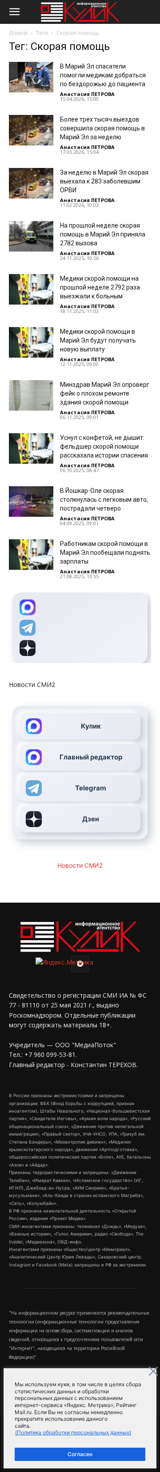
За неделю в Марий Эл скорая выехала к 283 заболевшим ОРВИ (104, 181)
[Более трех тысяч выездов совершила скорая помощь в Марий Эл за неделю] (31, 130)
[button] (14, 12)
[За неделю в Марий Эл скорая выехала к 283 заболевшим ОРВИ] (31, 183)
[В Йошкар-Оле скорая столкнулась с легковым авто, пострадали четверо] (31, 501)
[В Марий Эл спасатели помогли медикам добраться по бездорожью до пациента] (31, 77)
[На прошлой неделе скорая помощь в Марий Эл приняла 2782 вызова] (31, 236)
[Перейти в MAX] (80, 607)
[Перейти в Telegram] (80, 628)
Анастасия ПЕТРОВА (87, 94)
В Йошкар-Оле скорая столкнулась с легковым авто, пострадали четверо (104, 499)
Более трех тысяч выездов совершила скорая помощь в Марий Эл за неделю (102, 128)
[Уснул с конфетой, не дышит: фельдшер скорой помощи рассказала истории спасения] (31, 448)
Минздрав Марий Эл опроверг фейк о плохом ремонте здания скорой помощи (104, 393)
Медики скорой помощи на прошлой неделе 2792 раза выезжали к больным (100, 287)
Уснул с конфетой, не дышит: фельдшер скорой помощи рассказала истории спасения (104, 446)
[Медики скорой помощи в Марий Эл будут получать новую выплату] (31, 342)
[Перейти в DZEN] (80, 648)
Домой (18, 33)
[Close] (153, 1371)
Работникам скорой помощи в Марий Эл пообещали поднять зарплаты (105, 552)
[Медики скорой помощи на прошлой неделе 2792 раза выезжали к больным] (31, 289)
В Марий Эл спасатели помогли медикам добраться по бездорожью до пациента (103, 75)
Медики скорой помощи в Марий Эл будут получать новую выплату (98, 340)
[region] (80, 1418)
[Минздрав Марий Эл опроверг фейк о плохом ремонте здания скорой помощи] (31, 395)
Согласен (80, 1454)
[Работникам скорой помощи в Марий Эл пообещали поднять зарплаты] (31, 554)
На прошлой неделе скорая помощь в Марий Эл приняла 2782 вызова (102, 234)
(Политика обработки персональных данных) (73, 1432)
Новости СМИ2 (32, 684)
